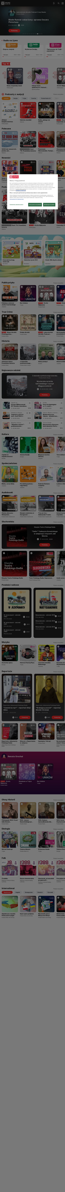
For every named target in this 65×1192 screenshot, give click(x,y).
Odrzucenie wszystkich (35, 204)
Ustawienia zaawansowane (16, 204)
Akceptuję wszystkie (49, 204)
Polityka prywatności (21, 190)
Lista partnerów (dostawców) (17, 199)
